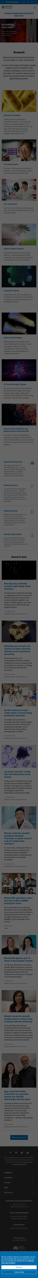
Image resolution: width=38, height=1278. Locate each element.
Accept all (19, 1267)
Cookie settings (19, 1272)
